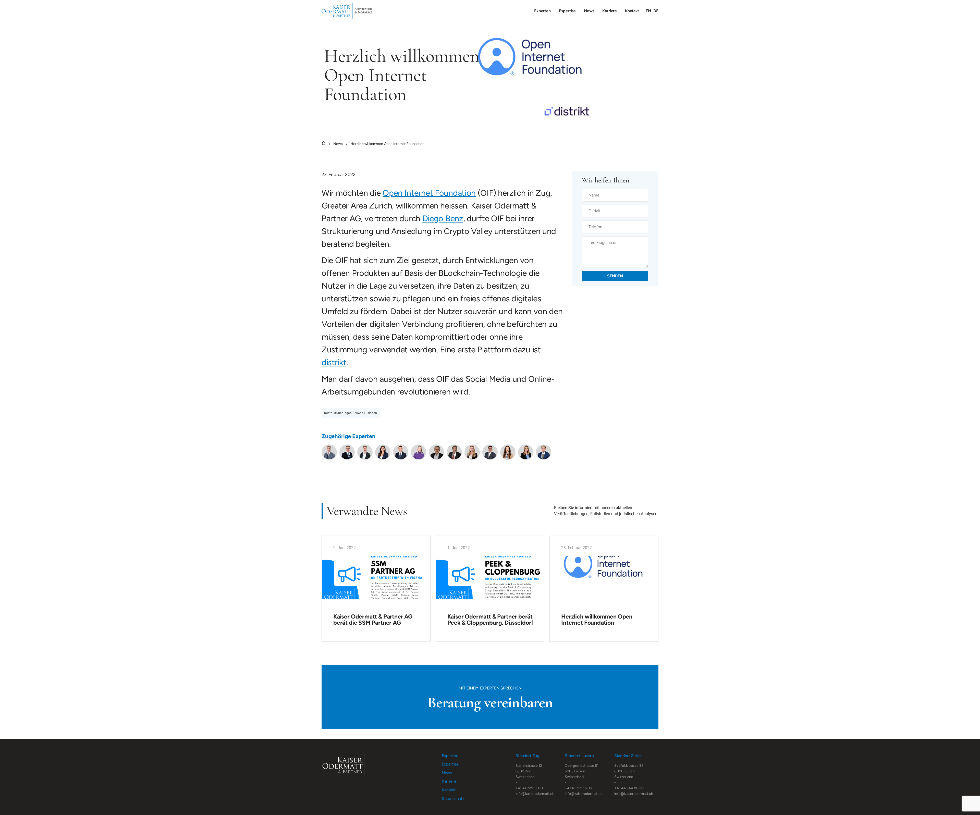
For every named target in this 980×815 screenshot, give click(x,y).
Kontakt (632, 10)
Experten (542, 10)
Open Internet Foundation (429, 193)
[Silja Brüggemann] (525, 452)
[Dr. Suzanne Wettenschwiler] (418, 452)
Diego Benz (442, 218)
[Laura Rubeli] (472, 452)
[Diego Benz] (365, 452)
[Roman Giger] (454, 452)
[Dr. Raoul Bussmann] (436, 452)
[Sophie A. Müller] (508, 452)
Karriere (609, 10)
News (589, 10)
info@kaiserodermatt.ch (535, 794)
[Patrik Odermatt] (347, 452)
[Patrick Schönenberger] (543, 452)
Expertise (567, 10)
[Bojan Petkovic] (490, 452)
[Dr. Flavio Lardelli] (400, 452)
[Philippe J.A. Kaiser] (329, 452)
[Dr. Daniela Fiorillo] (382, 452)
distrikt (334, 362)
